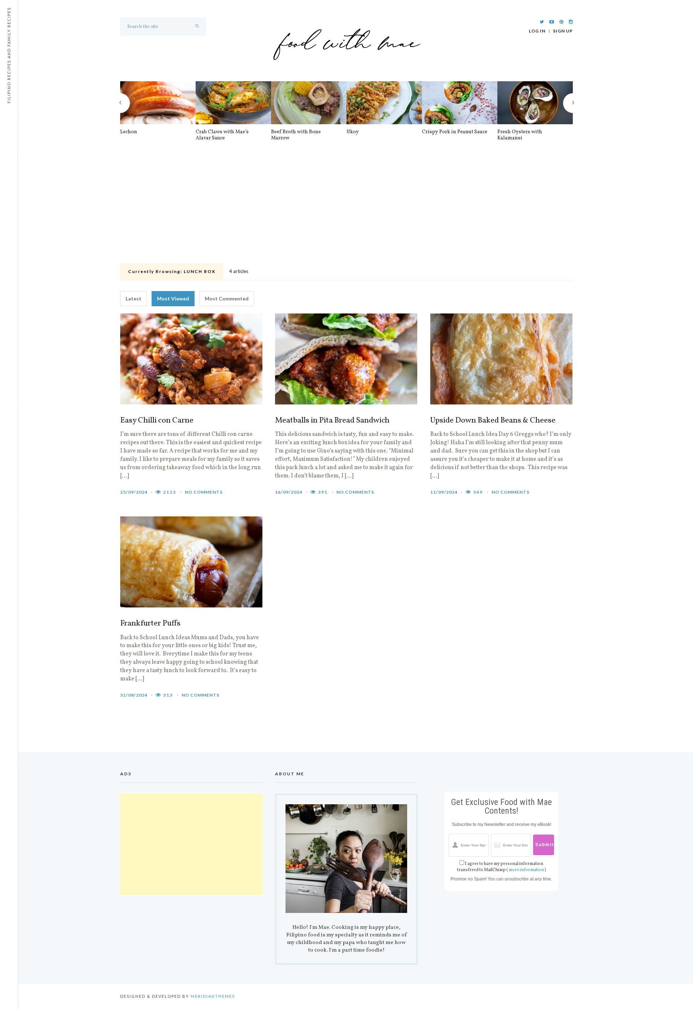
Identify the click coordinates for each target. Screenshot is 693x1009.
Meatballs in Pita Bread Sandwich (332, 420)
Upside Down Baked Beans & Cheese (492, 420)
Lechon (128, 132)
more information (526, 870)
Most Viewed (173, 298)
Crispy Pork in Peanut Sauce (454, 132)
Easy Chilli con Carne (156, 420)
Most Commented (227, 298)
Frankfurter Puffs (150, 623)
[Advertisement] (346, 206)
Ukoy (352, 132)
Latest (133, 298)
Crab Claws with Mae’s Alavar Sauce (222, 135)
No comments (204, 492)
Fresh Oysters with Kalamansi (519, 135)
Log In (537, 31)
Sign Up (563, 31)
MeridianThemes (213, 996)
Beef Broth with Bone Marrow (296, 135)
